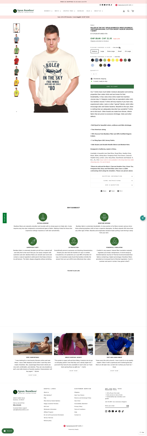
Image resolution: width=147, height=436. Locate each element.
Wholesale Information (50, 409)
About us (46, 392)
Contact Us (77, 415)
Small (120, 51)
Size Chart (77, 400)
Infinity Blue (92, 65)
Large (102, 51)
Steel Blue (96, 60)
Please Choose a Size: (104, 47)
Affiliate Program (48, 412)
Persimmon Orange (109, 60)
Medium (94, 51)
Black (92, 60)
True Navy (109, 65)
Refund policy (48, 420)
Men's (57, 11)
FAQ (45, 398)
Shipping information (112, 176)
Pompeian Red (121, 60)
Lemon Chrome (117, 60)
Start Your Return (79, 395)
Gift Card (46, 406)
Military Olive (100, 65)
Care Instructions (112, 180)
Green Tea (105, 60)
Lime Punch (113, 60)
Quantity (95, 70)
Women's (47, 11)
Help (75, 412)
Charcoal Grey (105, 65)
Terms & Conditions (79, 409)
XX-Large (128, 51)
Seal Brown (100, 60)
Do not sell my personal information (54, 415)
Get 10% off (4, 218)
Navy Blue (129, 60)
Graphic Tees (68, 11)
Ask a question (112, 185)
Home (92, 25)
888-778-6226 (17, 404)
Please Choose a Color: (105, 56)
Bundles (81, 11)
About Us (98, 11)
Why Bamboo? (48, 395)
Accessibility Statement (80, 403)
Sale (88, 11)
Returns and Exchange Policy (82, 398)
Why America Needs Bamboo (52, 400)
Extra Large (111, 51)
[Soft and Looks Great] (114, 344)
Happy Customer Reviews (51, 403)
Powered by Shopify (73, 429)
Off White (96, 65)
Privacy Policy (78, 406)
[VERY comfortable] (32, 344)
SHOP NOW (85, 17)
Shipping (93, 41)
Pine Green (125, 60)
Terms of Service (48, 417)
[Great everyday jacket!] (73, 344)
